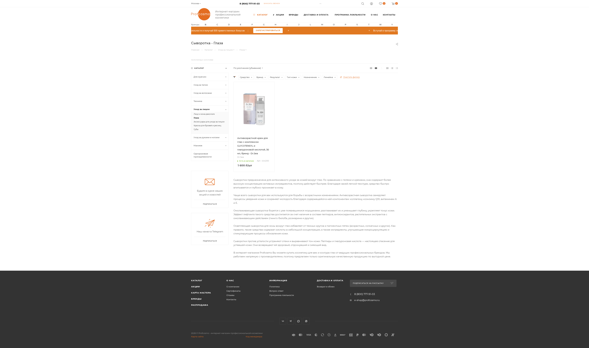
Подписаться (210, 241)
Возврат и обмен (326, 286)
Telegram (290, 321)
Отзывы (230, 295)
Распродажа (199, 305)
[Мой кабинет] (371, 4)
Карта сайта (197, 336)
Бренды (196, 299)
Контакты (231, 299)
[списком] (392, 68)
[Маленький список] (371, 68)
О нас (230, 280)
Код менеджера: (254, 336)
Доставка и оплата (330, 280)
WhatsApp (306, 321)
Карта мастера (201, 292)
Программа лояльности (281, 295)
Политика (274, 286)
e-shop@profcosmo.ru (367, 300)
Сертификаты (233, 291)
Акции (195, 286)
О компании (232, 286)
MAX (298, 321)
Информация (278, 280)
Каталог (196, 280)
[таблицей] (397, 68)
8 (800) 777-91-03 (250, 3)
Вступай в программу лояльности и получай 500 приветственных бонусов (219, 30)
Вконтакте (282, 321)
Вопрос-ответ (276, 291)
